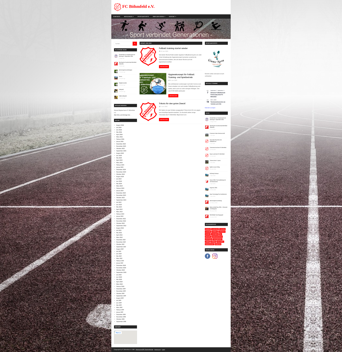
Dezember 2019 (121, 289)
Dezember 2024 (121, 169)
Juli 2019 (118, 300)
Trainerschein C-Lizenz (215, 160)
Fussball (214, 231)
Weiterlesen (164, 66)
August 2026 (120, 125)
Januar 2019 (119, 312)
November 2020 (121, 268)
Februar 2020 (120, 286)
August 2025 (120, 153)
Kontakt (172, 16)
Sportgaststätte (143, 16)
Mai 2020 (119, 279)
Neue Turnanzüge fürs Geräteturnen (218, 194)
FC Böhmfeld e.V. (138, 6)
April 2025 (119, 160)
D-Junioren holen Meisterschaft (217, 133)
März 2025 (119, 162)
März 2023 (119, 211)
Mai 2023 (119, 207)
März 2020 (119, 284)
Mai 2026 (119, 132)
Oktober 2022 (120, 223)
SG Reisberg (214, 234)
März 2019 (119, 307)
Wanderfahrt (209, 244)
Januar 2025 (119, 167)
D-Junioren (215, 229)
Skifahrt (208, 236)
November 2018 (121, 317)
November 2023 (121, 195)
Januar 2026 (119, 141)
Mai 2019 (119, 305)
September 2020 (121, 272)
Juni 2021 (119, 253)
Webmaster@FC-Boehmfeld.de (144, 349)
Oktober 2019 (120, 293)
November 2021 (121, 242)
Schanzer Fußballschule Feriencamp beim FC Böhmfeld (218, 95)
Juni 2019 (119, 303)
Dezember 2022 (121, 218)
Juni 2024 (119, 181)
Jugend (207, 234)
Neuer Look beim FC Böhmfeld (217, 154)
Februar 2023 (120, 214)
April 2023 (119, 209)
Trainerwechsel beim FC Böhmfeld (218, 147)
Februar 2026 (120, 139)
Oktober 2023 (120, 197)
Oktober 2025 (120, 148)
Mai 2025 (119, 158)
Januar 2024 (119, 190)
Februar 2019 (120, 310)
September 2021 (121, 247)
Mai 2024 (119, 183)
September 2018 (121, 321)
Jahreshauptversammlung (216, 200)
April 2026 (119, 134)
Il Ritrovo (222, 231)
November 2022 (121, 221)
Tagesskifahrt (217, 239)
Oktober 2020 (120, 270)
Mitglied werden (123, 83)
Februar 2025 (120, 165)
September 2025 (121, 151)
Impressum (157, 349)
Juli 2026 (118, 127)
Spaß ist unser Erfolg (215, 167)
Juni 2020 (119, 277)
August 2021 (120, 249)
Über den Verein (158, 16)
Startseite (116, 16)
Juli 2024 (118, 179)
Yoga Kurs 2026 (213, 187)
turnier (213, 241)
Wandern (218, 244)
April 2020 (119, 282)
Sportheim (208, 239)
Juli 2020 (118, 275)
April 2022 (119, 235)
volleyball (220, 241)
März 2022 (119, 237)
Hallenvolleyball (123, 96)
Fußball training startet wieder (173, 48)
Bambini (207, 229)
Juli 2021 (118, 251)
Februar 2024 (120, 188)
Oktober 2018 (120, 319)
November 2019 (121, 291)
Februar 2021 (120, 261)
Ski (220, 234)
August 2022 (120, 228)
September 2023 (121, 200)
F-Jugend (208, 231)
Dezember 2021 (120, 240)
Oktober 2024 (120, 174)
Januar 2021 (119, 263)
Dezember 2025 (121, 144)
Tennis (120, 76)
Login (163, 349)
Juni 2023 (119, 204)
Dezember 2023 (121, 193)
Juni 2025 (119, 155)
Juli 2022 (118, 230)
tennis (207, 241)
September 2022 (121, 225)
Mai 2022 (119, 232)
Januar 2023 (119, 216)
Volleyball (121, 89)
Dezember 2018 (121, 314)
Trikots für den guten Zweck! (172, 103)
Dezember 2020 (121, 265)
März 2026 (119, 137)
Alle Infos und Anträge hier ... (123, 115)
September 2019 (121, 296)
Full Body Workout (214, 173)
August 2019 (120, 298)
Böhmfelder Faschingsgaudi (216, 215)
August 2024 (120, 176)
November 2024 (121, 172)
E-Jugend (222, 229)
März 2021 (119, 258)
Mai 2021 (119, 256)
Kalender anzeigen (210, 108)
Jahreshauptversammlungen (125, 70)
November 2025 (121, 146)
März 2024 (119, 186)
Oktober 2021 (120, 244)
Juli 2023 (118, 202)
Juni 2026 (119, 130)
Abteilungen (128, 16)
